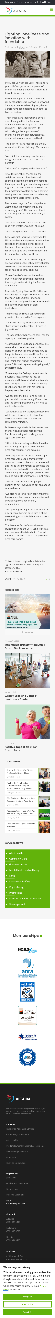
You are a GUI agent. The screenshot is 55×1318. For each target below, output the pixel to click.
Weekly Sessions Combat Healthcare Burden (21, 697)
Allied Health (16, 853)
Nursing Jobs (12, 1189)
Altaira (22, 47)
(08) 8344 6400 (13, 1222)
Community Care (18, 858)
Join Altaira (11, 1177)
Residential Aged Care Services (25, 898)
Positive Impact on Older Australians (21, 748)
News (12, 875)
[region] (27, 1290)
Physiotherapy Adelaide (17, 1151)
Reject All (27, 1312)
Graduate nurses (18, 864)
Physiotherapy (17, 887)
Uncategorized (17, 904)
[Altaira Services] (16, 10)
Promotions (15, 892)
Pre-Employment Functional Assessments (25, 1146)
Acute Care (11, 1157)
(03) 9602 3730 (13, 1231)
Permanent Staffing (19, 881)
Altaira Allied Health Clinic (40, 2)
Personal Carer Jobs (15, 1194)
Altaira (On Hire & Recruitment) (16, 2)
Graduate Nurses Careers (17, 1183)
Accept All (27, 1296)
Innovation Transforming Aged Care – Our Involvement (25, 646)
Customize (27, 1304)
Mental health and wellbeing (24, 870)
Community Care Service (17, 1134)
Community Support (15, 1203)
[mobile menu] (51, 9)
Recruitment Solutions (16, 1163)
